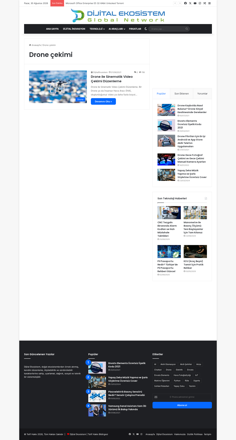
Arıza (198, 364)
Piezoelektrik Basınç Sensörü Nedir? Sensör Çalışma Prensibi (126, 393)
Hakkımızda (179, 434)
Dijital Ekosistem (78, 434)
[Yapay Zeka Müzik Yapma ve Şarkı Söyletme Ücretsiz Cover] (166, 175)
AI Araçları (116, 28)
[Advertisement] (182, 60)
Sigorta (196, 380)
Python (177, 380)
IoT (196, 375)
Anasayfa (36, 45)
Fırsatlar (135, 28)
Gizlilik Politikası (195, 434)
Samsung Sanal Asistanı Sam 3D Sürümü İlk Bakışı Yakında (127, 407)
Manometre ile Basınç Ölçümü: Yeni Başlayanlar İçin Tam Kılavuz (193, 227)
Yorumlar (202, 93)
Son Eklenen (182, 93)
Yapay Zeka (179, 386)
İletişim (207, 434)
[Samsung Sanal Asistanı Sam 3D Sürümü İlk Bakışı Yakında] (97, 410)
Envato (190, 369)
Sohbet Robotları (161, 386)
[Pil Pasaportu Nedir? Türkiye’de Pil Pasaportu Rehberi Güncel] (169, 251)
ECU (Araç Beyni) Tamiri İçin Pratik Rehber (193, 265)
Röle (187, 380)
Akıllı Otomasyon (168, 364)
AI (155, 364)
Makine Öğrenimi (162, 380)
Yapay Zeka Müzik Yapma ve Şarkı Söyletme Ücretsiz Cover (192, 174)
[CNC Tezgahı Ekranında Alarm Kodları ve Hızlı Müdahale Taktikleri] (169, 212)
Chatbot (158, 369)
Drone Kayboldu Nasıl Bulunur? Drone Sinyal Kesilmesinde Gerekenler (192, 109)
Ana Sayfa (52, 28)
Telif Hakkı (93, 434)
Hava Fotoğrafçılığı (182, 375)
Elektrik (179, 369)
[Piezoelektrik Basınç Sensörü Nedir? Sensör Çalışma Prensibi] (97, 396)
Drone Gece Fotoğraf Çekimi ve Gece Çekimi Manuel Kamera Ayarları (192, 158)
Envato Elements (161, 375)
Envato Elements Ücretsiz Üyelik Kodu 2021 (189, 124)
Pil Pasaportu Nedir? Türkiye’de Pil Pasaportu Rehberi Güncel (167, 266)
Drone (168, 369)
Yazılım (192, 386)
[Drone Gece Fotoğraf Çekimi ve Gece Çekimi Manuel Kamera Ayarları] (166, 159)
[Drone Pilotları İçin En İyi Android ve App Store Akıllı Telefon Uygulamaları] (166, 141)
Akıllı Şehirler (186, 364)
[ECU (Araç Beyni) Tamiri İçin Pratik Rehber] (195, 251)
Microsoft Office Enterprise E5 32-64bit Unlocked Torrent (95, 3)
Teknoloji (96, 28)
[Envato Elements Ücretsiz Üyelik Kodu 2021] (166, 125)
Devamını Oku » (103, 101)
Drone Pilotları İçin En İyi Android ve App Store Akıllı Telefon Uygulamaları (191, 141)
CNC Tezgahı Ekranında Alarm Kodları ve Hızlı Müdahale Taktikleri (167, 229)
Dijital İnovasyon (74, 28)
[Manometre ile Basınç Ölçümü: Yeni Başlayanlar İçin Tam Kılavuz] (195, 212)
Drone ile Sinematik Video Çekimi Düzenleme (112, 78)
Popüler (161, 93)
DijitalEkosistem (100, 72)
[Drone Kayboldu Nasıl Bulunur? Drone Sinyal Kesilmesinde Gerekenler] (166, 110)
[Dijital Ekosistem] (118, 15)
